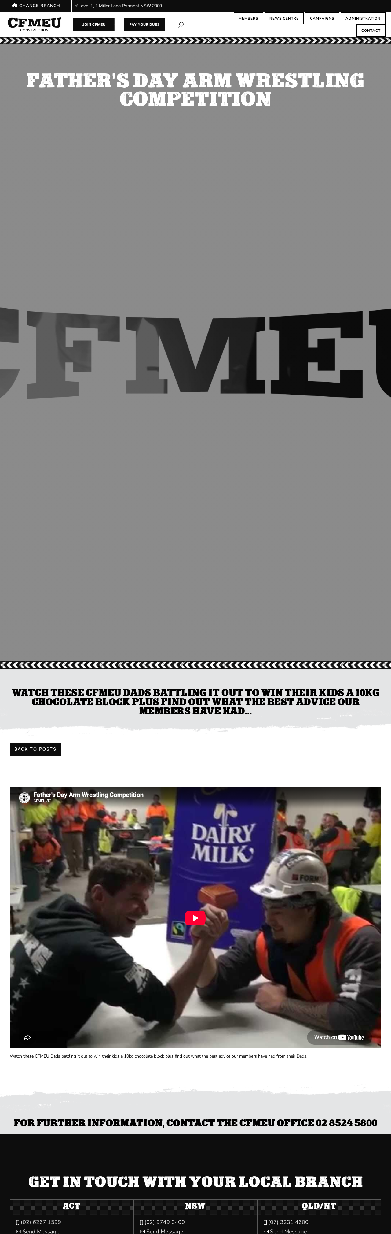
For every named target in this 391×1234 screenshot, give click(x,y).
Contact (371, 30)
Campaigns (322, 18)
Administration (363, 18)
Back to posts (35, 749)
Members (248, 18)
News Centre (284, 18)
